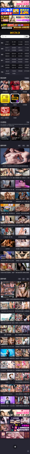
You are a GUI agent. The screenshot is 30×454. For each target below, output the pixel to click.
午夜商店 (14, 71)
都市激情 (7, 65)
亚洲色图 (14, 59)
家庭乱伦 (14, 65)
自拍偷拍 (14, 47)
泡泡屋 (13, 73)
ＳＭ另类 (27, 50)
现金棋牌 (20, 44)
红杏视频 (7, 73)
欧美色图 (20, 59)
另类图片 (27, 61)
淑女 (24, 279)
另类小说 (14, 67)
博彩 (2, 43)
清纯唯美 (14, 61)
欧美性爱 (27, 53)
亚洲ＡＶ (7, 47)
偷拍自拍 (14, 53)
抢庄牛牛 (27, 44)
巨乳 (24, 145)
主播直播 (20, 50)
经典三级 (14, 56)
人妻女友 (20, 65)
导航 (2, 72)
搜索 (27, 36)
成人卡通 (20, 53)
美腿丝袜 (7, 61)
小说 (2, 66)
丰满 (19, 279)
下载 (28, 122)
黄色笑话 (20, 67)
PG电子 (7, 42)
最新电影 (3, 279)
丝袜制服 (14, 50)
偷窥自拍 (7, 59)
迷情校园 (7, 67)
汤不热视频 (26, 71)
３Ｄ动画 (27, 47)
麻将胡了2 (7, 44)
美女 (19, 145)
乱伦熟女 (20, 56)
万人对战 (20, 42)
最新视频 (3, 146)
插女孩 (7, 71)
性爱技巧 (27, 67)
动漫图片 (27, 59)
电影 (2, 54)
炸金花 (13, 44)
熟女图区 (20, 61)
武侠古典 (27, 65)
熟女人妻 (7, 50)
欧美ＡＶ (20, 47)
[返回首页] (28, 451)
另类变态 (27, 56)
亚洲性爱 (7, 53)
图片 (2, 60)
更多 (28, 145)
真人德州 (14, 42)
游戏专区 (27, 42)
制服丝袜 (7, 56)
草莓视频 (20, 71)
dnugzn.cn (15, 32)
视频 (2, 49)
